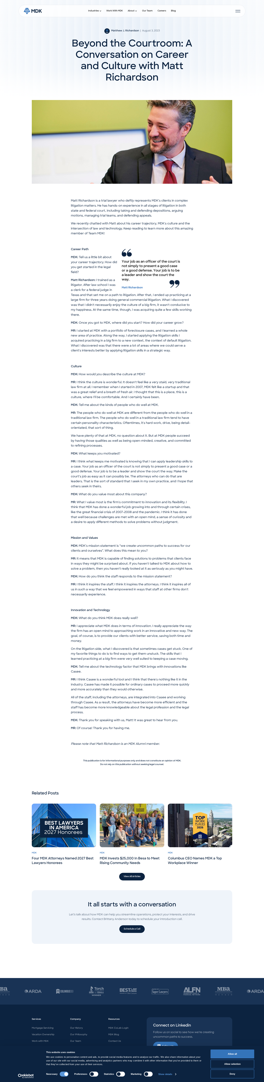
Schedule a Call (132, 929)
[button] (94, 11)
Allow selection (232, 1064)
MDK (34, 853)
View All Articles (132, 876)
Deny (232, 1074)
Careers (162, 11)
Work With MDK (114, 11)
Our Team (147, 11)
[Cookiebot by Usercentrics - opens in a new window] (26, 1076)
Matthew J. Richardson (125, 31)
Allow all (232, 1054)
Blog (173, 11)
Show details (165, 1074)
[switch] (94, 1074)
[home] (33, 11)
